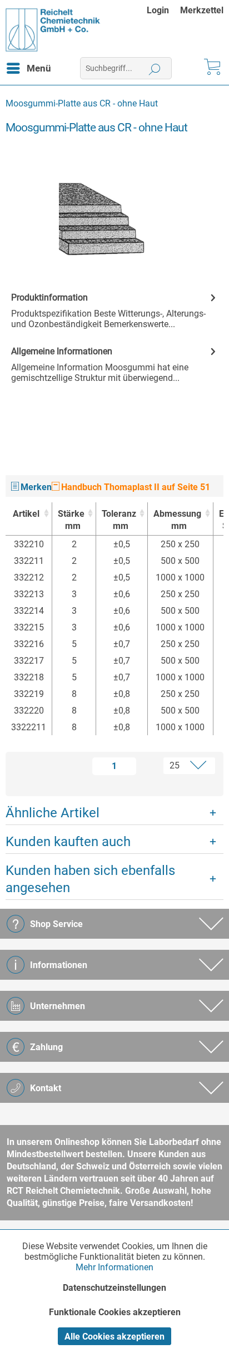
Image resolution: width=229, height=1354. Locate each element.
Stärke (71, 519)
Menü (39, 68)
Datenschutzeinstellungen (114, 1287)
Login (158, 10)
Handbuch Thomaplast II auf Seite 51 (134, 487)
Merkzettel (201, 10)
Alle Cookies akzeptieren (114, 1336)
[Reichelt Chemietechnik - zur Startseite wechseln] (53, 30)
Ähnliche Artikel (52, 813)
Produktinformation (49, 297)
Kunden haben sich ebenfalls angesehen (90, 879)
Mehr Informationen (114, 1267)
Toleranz (119, 519)
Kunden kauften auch (68, 841)
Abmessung (177, 519)
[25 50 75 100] (180, 765)
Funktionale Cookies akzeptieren (115, 1312)
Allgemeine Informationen (61, 351)
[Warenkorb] (211, 68)
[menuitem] (163, 10)
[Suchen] (154, 68)
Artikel (26, 513)
